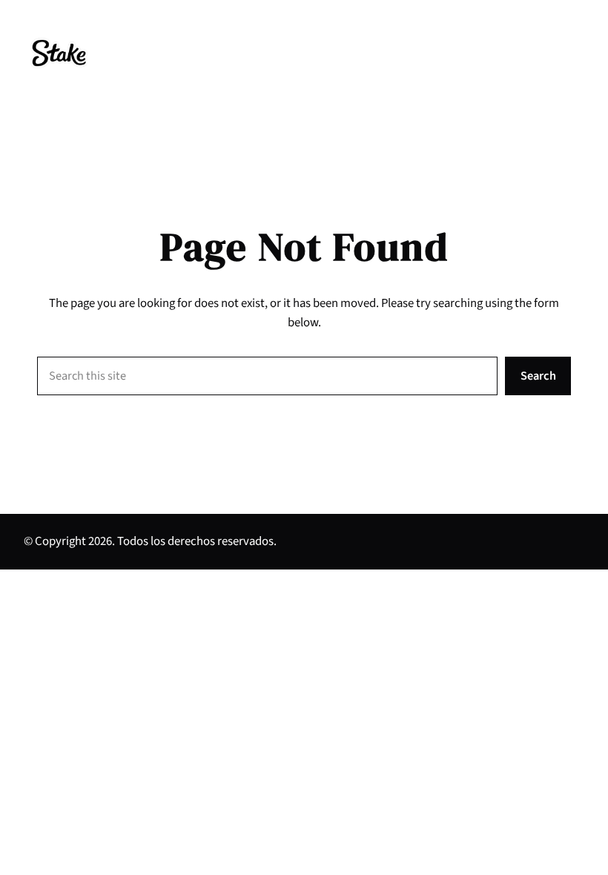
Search (538, 376)
